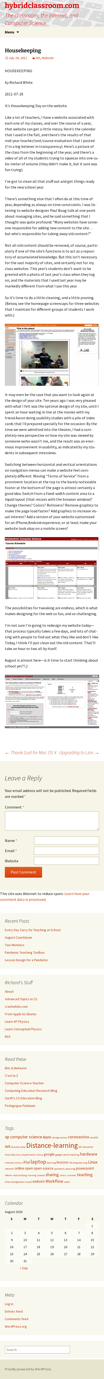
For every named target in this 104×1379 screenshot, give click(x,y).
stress (62, 1175)
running (32, 1175)
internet (9, 1162)
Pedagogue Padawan (20, 1105)
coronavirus (78, 1137)
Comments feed (16, 1319)
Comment (14, 807)
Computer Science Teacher (24, 1083)
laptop (38, 1161)
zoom (67, 1181)
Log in (9, 1304)
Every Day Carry (13, 1154)
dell (7, 1146)
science (41, 1175)
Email (11, 850)
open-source (43, 1168)
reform (8, 1175)
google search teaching (67, 1154)
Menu (9, 32)
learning (51, 1162)
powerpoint (85, 1168)
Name (11, 840)
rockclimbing (20, 1175)
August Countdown (18, 937)
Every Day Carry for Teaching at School (32, 930)
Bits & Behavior (16, 1068)
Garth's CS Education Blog (23, 1098)
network (9, 1168)
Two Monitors (14, 945)
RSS (8, 1036)
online (19, 1168)
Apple (47, 1137)
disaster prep (18, 1147)
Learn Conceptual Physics (23, 1029)
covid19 (94, 1137)
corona (63, 1137)
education (88, 1147)
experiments (29, 1154)
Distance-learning (52, 1145)
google (49, 1154)
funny (40, 1154)
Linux (92, 1162)
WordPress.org (16, 1326)
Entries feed (14, 1311)
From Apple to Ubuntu (20, 1014)
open (29, 1168)
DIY (38, 58)
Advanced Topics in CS (21, 999)
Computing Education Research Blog (31, 1090)
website (38, 1181)
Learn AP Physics (17, 1021)
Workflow (54, 1181)
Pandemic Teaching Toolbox (25, 952)
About (9, 991)
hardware (88, 1154)
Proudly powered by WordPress (28, 1369)
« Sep (24, 1268)
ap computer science (23, 1137)
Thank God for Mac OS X (30, 752)
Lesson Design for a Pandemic (26, 960)
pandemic (59, 1168)
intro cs (18, 1162)
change (55, 1137)
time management (15, 1181)
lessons (62, 1162)
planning (70, 1168)
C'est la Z (11, 1075)
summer (71, 1175)
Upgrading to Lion (79, 752)
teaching (85, 1174)
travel (28, 1181)
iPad (26, 1162)
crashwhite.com (16, 1006)
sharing (52, 1174)
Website (48, 58)
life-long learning (78, 1162)
